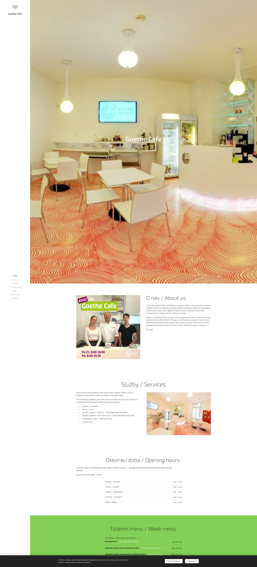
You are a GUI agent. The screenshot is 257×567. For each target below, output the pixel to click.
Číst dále (149, 329)
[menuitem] (15, 276)
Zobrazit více (87, 422)
